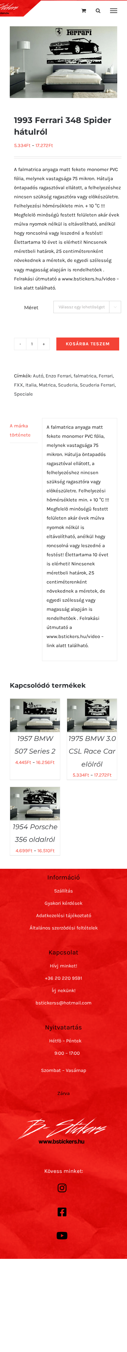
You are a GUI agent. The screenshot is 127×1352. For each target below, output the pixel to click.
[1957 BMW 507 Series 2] (35, 703)
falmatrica (85, 376)
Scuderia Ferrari (97, 385)
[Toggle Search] (98, 10)
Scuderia (68, 385)
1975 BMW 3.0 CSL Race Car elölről (92, 751)
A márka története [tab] (20, 430)
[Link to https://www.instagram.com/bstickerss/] (62, 1188)
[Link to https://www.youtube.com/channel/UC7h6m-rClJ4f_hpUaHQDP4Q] (62, 1236)
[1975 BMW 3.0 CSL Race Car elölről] (92, 703)
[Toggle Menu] (113, 10)
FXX (18, 385)
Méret (31, 307)
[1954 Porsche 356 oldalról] (35, 791)
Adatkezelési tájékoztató (63, 915)
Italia (30, 385)
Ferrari (106, 376)
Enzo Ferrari (58, 376)
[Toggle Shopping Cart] (83, 10)
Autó (38, 376)
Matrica (47, 385)
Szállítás (63, 891)
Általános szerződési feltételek (64, 928)
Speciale (23, 394)
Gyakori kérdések (63, 903)
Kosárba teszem (88, 344)
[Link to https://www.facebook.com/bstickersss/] (62, 1212)
